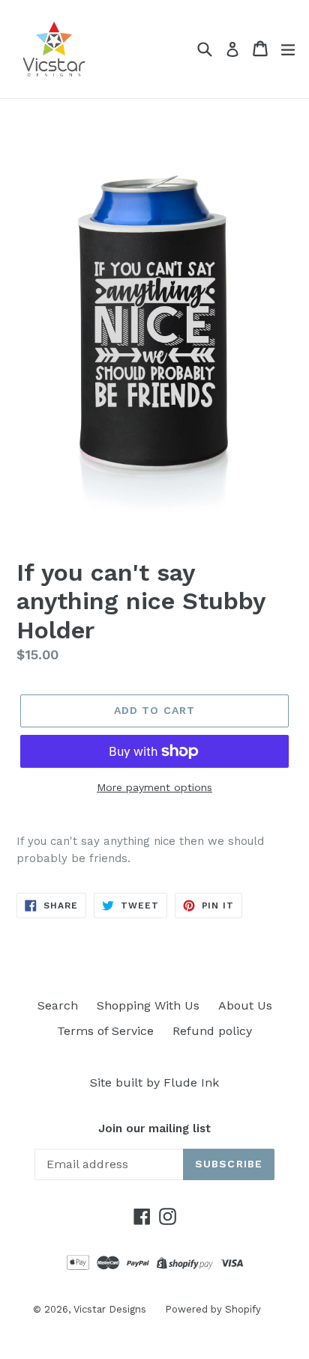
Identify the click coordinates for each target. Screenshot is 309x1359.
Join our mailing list (154, 1128)
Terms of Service (105, 1031)
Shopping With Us (148, 1005)
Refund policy (212, 1031)
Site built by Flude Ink (154, 1082)
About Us (245, 1005)
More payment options (154, 787)
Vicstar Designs (110, 1309)
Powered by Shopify (213, 1309)
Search (58, 1005)
